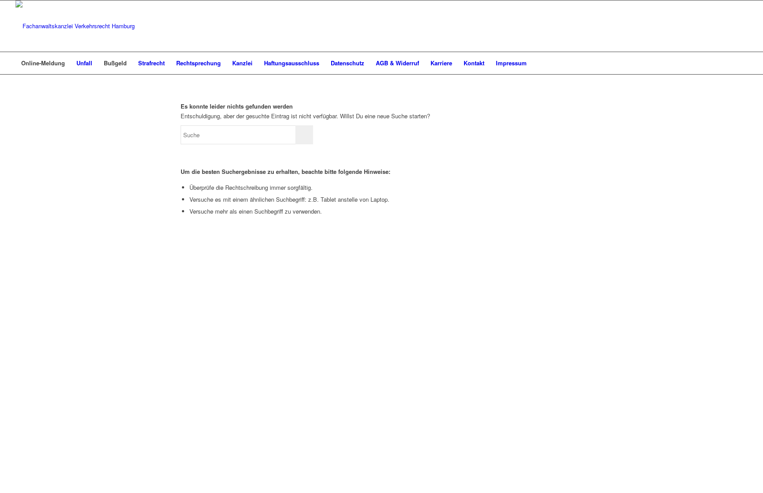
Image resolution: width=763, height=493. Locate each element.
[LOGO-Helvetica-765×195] (75, 26)
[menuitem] (43, 63)
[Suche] (742, 63)
